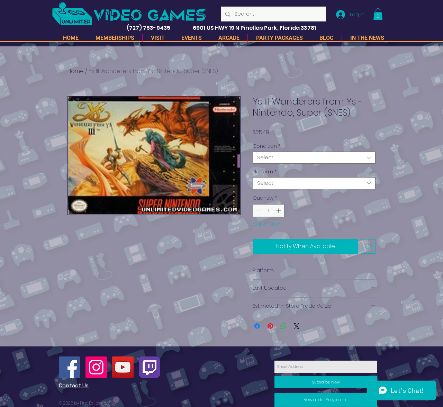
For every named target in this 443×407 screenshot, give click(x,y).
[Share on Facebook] (257, 326)
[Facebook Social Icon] (69, 367)
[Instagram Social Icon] (96, 367)
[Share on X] (296, 326)
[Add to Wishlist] (368, 246)
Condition (266, 146)
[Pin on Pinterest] (270, 326)
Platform (265, 171)
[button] (378, 14)
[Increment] (279, 211)
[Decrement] (258, 211)
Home (75, 71)
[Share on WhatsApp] (283, 326)
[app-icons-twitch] (149, 367)
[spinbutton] (268, 211)
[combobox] (314, 158)
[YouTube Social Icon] (123, 367)
